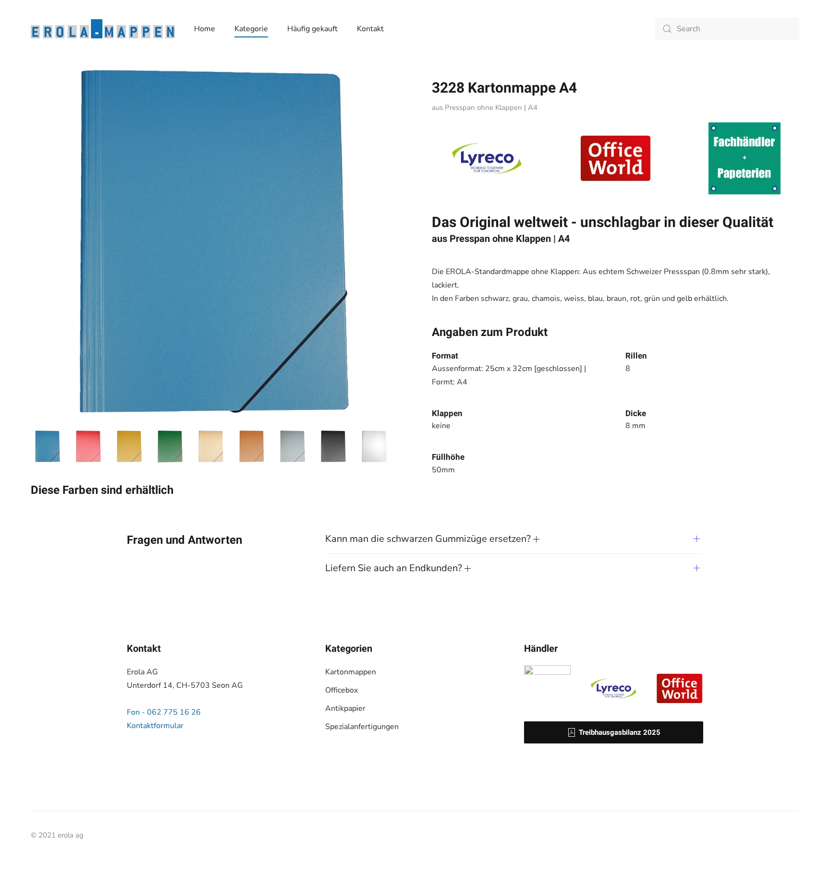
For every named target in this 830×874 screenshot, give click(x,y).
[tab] (47, 446)
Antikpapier (345, 708)
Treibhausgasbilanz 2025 (619, 732)
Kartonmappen (350, 672)
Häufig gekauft (312, 29)
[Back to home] (103, 29)
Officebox (341, 690)
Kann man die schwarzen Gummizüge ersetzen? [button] (429, 538)
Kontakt (370, 29)
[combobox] (727, 29)
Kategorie (251, 29)
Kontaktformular (155, 725)
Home (204, 29)
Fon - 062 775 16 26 (164, 712)
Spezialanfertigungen (362, 726)
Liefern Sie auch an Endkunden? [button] (394, 568)
